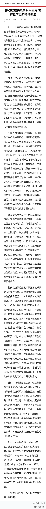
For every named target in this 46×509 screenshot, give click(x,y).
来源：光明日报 (24, 19)
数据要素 (41, 507)
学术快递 (26, 3)
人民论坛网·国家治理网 (12, 3)
